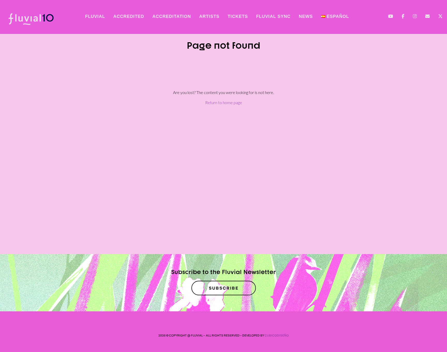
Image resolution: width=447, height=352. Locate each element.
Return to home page (223, 102)
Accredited (128, 16)
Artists (209, 16)
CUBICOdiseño (277, 335)
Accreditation (171, 16)
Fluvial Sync (273, 16)
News (306, 16)
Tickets (238, 16)
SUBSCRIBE (224, 288)
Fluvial (95, 16)
